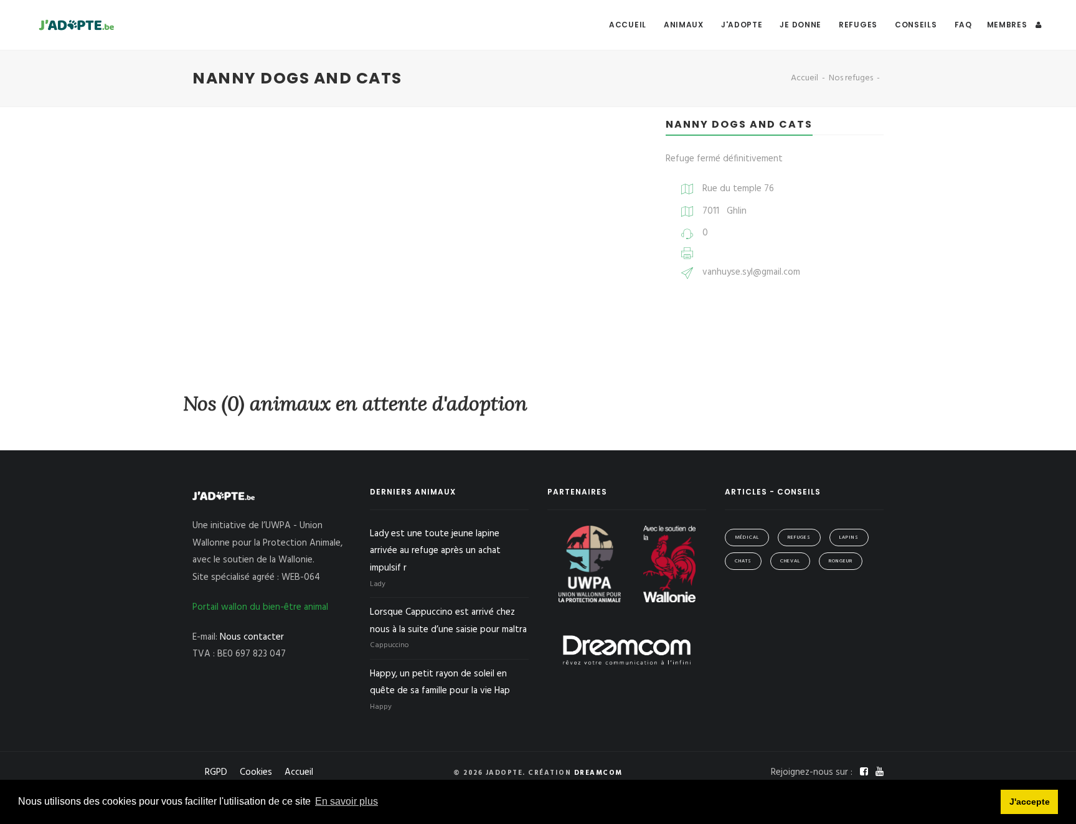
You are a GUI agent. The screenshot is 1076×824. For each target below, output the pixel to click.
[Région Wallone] (669, 563)
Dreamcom (598, 773)
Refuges (858, 24)
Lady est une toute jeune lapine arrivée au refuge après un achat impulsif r (435, 551)
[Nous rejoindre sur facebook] (865, 772)
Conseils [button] (916, 24)
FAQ (963, 24)
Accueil (627, 24)
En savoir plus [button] (346, 801)
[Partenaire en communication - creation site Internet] (626, 649)
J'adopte (742, 24)
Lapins (849, 537)
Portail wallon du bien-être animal (260, 607)
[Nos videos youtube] (879, 772)
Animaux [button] (684, 24)
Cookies (256, 772)
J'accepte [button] (1029, 802)
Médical (747, 537)
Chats (743, 561)
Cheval (790, 561)
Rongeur (840, 561)
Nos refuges (851, 78)
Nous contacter (252, 637)
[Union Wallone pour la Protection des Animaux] (591, 563)
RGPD (216, 772)
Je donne (800, 24)
